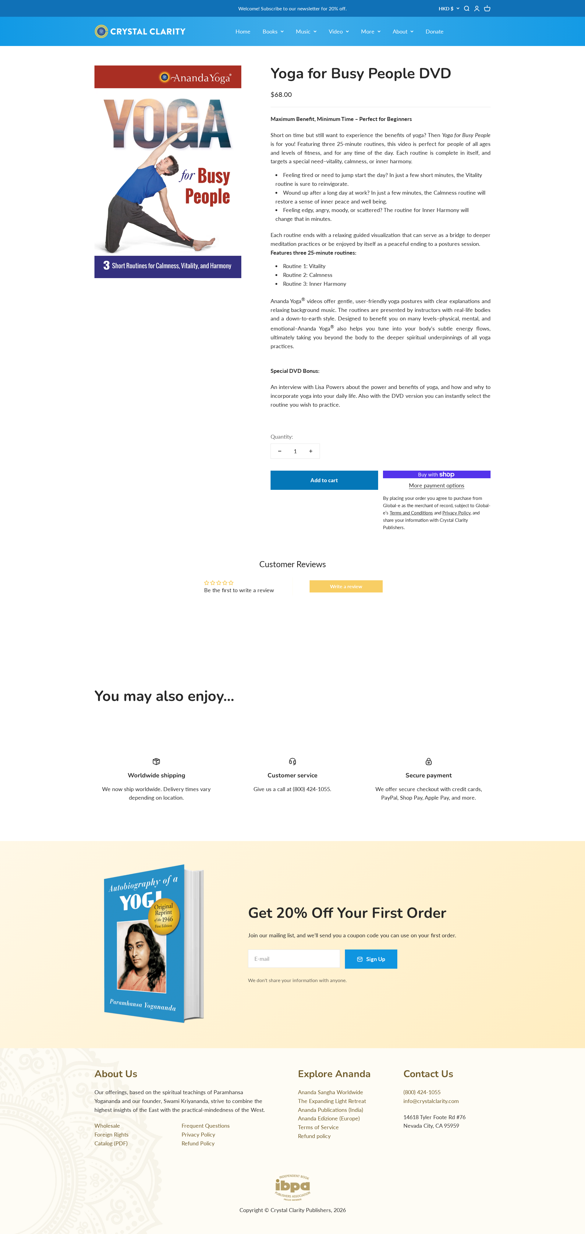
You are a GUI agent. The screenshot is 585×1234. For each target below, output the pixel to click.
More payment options (436, 485)
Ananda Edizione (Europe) (329, 1118)
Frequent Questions (206, 1125)
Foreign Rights (111, 1134)
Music (303, 31)
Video (336, 31)
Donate (435, 31)
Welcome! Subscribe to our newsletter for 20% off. (292, 8)
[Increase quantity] (311, 451)
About (400, 31)
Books (270, 31)
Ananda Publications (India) (330, 1109)
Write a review (346, 586)
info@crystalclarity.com (431, 1101)
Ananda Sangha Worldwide (330, 1092)
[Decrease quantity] (280, 451)
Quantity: (282, 436)
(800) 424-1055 (422, 1092)
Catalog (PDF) (111, 1143)
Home (243, 31)
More (367, 31)
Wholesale (107, 1125)
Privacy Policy (198, 1134)
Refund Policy (198, 1143)
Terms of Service (318, 1127)
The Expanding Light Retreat (332, 1101)
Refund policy (314, 1136)
